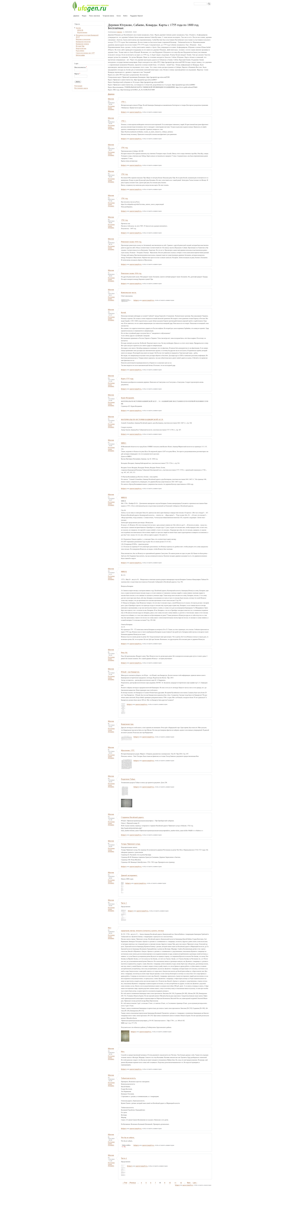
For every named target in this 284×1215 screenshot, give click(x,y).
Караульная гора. (127, 724)
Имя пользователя (80, 67)
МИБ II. (124, 497)
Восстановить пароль (81, 88)
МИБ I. (123, 443)
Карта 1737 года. (127, 378)
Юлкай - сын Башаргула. (130, 672)
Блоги (119, 16)
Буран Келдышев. (127, 398)
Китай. (123, 312)
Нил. (123, 1051)
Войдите (123, 112)
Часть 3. (124, 903)
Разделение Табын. (128, 779)
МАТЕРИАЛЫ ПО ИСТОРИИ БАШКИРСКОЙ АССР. (142, 419)
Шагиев (119, 32)
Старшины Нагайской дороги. (132, 817)
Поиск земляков (94, 16)
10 (170, 1183)
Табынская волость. (128, 1078)
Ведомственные (82, 32)
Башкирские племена (82, 44)
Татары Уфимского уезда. (130, 844)
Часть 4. (124, 1158)
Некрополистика (81, 48)
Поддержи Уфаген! (136, 16)
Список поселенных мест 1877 (85, 53)
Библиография (80, 55)
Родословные (80, 51)
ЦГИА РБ (80, 30)
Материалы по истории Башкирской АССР (87, 36)
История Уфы (80, 46)
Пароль (76, 74)
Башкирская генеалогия (83, 42)
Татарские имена (108, 16)
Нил (109, 928)
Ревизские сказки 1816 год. (131, 241)
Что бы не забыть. (128, 1137)
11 (175, 1183)
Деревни (76, 16)
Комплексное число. (128, 292)
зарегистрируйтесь (135, 112)
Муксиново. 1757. (128, 750)
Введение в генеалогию (83, 39)
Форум (84, 16)
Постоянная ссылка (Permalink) (111, 107)
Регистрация (78, 86)
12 (181, 1183)
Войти (125, 16)
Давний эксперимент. (129, 875)
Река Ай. (124, 652)
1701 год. (124, 147)
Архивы (78, 28)
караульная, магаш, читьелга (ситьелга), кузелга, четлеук (142, 930)
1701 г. (123, 101)
